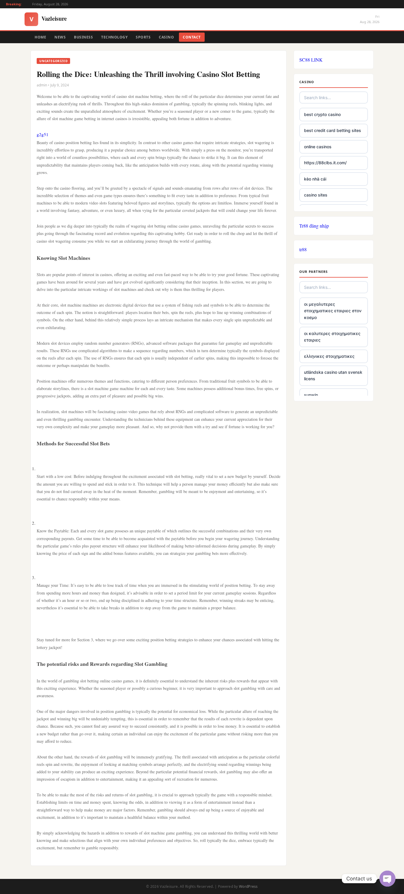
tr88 (303, 249)
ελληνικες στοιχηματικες (329, 356)
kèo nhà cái (315, 178)
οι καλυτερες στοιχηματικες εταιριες (332, 336)
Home (40, 37)
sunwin (311, 394)
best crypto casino (322, 114)
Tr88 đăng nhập (314, 226)
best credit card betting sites (332, 130)
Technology (114, 37)
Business (83, 37)
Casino (166, 37)
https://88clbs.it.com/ (325, 162)
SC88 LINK (311, 60)
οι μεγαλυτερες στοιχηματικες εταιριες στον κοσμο (332, 311)
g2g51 (43, 134)
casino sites (315, 194)
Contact (192, 37)
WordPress (248, 886)
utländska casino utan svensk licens (333, 375)
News (60, 37)
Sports (143, 37)
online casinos (318, 146)
